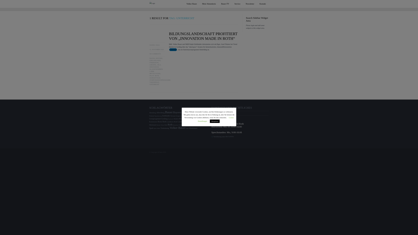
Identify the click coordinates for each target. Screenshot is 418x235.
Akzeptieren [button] (214, 121)
